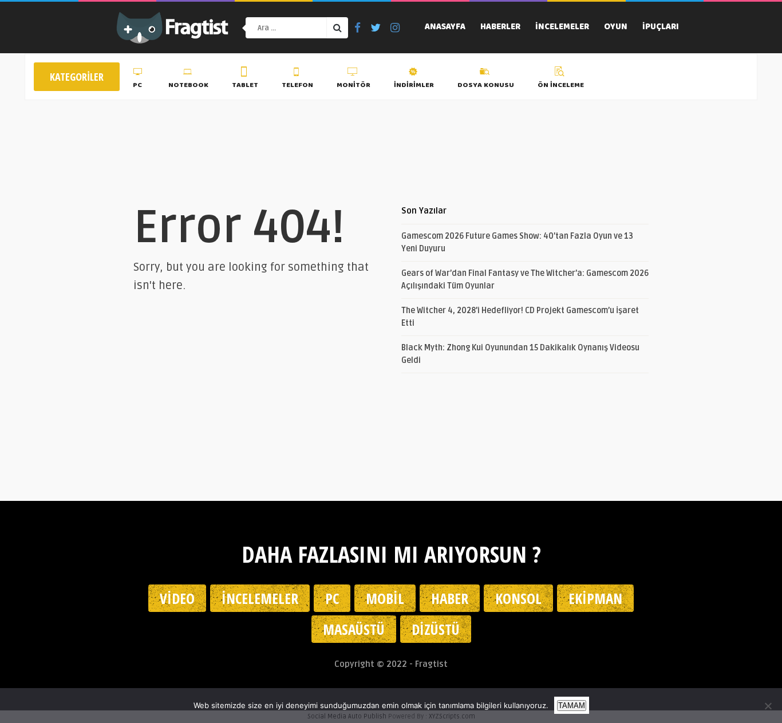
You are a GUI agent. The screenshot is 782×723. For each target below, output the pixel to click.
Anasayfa (445, 27)
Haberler (500, 27)
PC (137, 85)
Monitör (353, 85)
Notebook (188, 85)
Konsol (518, 598)
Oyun (615, 27)
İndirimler (414, 85)
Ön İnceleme (561, 85)
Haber (449, 598)
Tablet (245, 85)
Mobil (385, 598)
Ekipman (595, 598)
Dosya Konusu (485, 85)
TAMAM (571, 705)
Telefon (297, 85)
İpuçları (660, 27)
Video (177, 598)
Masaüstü (354, 629)
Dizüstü (436, 629)
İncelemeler (562, 27)
